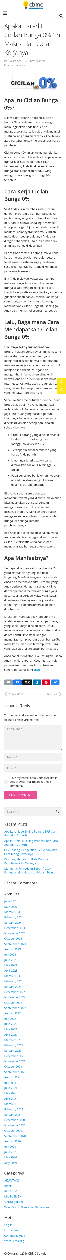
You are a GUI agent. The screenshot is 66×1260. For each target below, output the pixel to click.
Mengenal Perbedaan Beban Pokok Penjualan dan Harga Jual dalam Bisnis (29, 870)
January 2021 (12, 1115)
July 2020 (10, 1147)
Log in (8, 1225)
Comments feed (14, 1236)
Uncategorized (37, 60)
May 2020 (10, 1157)
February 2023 (13, 981)
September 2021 (15, 1072)
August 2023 (12, 949)
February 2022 (13, 1045)
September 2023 (15, 944)
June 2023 (10, 960)
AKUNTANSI (12, 1180)
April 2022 (10, 1035)
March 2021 (12, 1104)
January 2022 (12, 1051)
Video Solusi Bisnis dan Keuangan (26, 1207)
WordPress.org (14, 1241)
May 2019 (10, 1163)
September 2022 (15, 1008)
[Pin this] (46, 682)
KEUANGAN (12, 1191)
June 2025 (10, 901)
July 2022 (10, 1019)
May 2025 (10, 907)
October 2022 (13, 1003)
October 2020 (13, 1131)
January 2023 (12, 987)
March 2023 (12, 976)
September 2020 (15, 1136)
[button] (61, 15)
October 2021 (13, 1066)
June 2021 (10, 1088)
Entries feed (12, 1230)
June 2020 (10, 1152)
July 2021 (10, 1083)
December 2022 (14, 992)
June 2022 (10, 1024)
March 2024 (12, 912)
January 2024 (12, 923)
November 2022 (14, 997)
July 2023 (10, 954)
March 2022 (12, 1040)
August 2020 (12, 1141)
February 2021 (13, 1109)
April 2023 (10, 970)
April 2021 (10, 1099)
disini (36, 670)
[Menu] (5, 13)
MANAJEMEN (13, 1196)
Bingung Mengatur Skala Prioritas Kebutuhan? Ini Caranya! (27, 861)
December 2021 (14, 1056)
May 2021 (10, 1093)
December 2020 (14, 1120)
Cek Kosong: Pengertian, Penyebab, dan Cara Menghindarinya (30, 852)
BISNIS (8, 1186)
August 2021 (12, 1077)
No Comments (16, 65)
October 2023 (13, 939)
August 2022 (12, 1013)
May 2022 (10, 1029)
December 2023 (14, 928)
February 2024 (13, 917)
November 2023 (14, 933)
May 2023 (10, 965)
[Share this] (17, 682)
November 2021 (14, 1061)
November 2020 (14, 1125)
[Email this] (8, 682)
